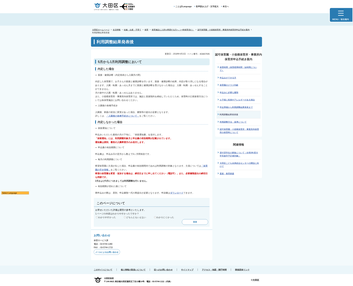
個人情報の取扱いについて (133, 270)
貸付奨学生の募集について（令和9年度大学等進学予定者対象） (239, 154)
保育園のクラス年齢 (229, 85)
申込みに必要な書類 (229, 92)
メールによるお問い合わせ (106, 252)
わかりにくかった (165, 217)
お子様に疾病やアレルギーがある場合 (237, 100)
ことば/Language (183, 6)
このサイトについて (103, 270)
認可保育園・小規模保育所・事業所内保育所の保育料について (239, 131)
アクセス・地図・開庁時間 (214, 270)
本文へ (226, 6)
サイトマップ (187, 270)
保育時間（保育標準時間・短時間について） (238, 69)
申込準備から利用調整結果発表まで (236, 107)
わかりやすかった (107, 217)
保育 (146, 30)
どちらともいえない (136, 217)
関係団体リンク (242, 270)
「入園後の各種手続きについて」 (122, 116)
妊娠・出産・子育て (132, 30)
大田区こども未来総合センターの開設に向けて (239, 164)
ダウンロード (176, 193)
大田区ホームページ (100, 30)
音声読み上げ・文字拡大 (207, 6)
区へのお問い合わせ (163, 270)
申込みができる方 (228, 78)
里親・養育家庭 (227, 173)
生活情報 (117, 30)
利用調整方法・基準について (233, 122)
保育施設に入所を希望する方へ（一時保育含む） (173, 30)
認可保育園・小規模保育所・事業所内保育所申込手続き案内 (223, 30)
